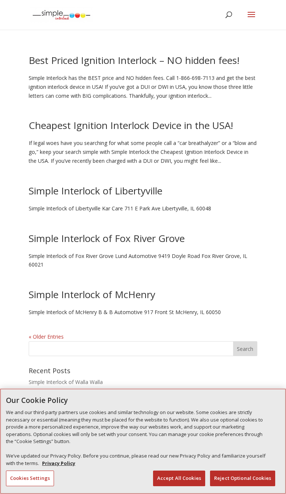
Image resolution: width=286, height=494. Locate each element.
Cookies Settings (30, 478)
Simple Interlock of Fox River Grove (107, 238)
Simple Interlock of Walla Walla (66, 381)
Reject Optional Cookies (242, 478)
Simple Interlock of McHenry (92, 294)
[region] (143, 441)
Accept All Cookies (179, 478)
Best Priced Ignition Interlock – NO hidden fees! (134, 60)
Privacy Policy (58, 463)
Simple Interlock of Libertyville (95, 190)
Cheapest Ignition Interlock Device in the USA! (131, 125)
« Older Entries (46, 336)
